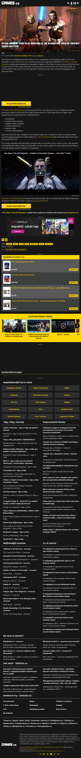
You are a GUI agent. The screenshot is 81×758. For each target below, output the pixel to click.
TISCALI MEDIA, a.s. (41, 751)
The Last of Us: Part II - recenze (16, 552)
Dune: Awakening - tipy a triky (16, 536)
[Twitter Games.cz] (43, 754)
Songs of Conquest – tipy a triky (16, 507)
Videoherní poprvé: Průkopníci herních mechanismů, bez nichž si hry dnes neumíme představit (59, 430)
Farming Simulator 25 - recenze (16, 563)
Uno (5, 709)
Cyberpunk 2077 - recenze (14, 577)
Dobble (59, 705)
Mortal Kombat (14, 416)
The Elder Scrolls (40, 395)
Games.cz (45, 720)
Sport (21, 720)
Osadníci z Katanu (64, 701)
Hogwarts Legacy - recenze (15, 567)
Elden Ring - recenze (12, 574)
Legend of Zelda (67, 416)
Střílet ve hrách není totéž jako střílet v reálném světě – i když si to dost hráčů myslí (59, 518)
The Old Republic (44, 137)
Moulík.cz (55, 723)
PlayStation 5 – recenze (13, 641)
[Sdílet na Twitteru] (6, 239)
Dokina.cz (73, 723)
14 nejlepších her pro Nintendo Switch (59, 584)
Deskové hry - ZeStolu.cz (17, 695)
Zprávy (15, 720)
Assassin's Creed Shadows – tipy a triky (20, 467)
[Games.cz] (10, 3)
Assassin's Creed (14, 388)
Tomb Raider (13, 409)
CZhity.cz (7, 726)
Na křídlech (8, 713)
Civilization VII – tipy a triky (14, 470)
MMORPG (34, 244)
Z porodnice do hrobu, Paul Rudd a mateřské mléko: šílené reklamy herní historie (59, 509)
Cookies (35, 747)
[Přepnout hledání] (68, 3)
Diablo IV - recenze (11, 584)
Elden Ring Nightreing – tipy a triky (18, 522)
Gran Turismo (40, 416)
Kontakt (56, 747)
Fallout (67, 395)
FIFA (40, 409)
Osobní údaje (43, 747)
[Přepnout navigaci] (71, 3)
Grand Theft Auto (40, 388)
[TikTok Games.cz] (54, 754)
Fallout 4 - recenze (11, 595)
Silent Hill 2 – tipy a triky (13, 539)
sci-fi (21, 244)
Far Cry (14, 402)
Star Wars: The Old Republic (13, 110)
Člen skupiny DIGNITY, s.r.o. (56, 751)
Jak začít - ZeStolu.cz (15, 663)
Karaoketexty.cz (22, 723)
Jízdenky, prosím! (37, 709)
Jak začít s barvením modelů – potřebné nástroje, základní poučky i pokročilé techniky (20, 679)
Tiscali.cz (7, 720)
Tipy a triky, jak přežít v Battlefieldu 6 (19, 440)
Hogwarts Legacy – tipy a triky (16, 532)
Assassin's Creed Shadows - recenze (18, 556)
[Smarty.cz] (40, 227)
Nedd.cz (45, 723)
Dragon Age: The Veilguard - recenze (19, 591)
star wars (48, 244)
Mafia (67, 388)
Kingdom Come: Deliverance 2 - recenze (20, 560)
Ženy (27, 720)
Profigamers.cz (56, 720)
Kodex (50, 747)
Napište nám (32, 749)
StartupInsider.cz (44, 726)
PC (3, 53)
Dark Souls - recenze (12, 605)
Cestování (35, 720)
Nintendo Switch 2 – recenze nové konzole (61, 641)
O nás (61, 747)
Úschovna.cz (35, 723)
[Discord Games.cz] (51, 754)
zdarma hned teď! (41, 201)
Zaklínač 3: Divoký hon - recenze (17, 549)
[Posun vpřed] (77, 326)
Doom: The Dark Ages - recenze (17, 614)
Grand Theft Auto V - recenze (15, 588)
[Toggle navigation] (77, 3)
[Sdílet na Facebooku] (3, 239)
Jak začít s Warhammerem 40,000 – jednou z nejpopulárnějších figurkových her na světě (20, 671)
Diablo (67, 402)
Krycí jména (61, 709)
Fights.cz (64, 723)
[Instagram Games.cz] (47, 754)
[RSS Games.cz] (58, 754)
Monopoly (34, 705)
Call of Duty (40, 402)
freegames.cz (73, 213)
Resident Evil (67, 409)
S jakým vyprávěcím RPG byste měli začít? (21, 686)
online (9, 244)
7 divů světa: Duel (10, 705)
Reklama (22, 747)
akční (15, 244)
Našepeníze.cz (18, 726)
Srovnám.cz (31, 726)
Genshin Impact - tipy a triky (15, 492)
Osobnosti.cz (8, 723)
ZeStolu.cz (68, 720)
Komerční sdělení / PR (23, 56)
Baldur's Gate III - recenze (14, 581)
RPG (26, 244)
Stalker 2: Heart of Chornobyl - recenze (19, 570)
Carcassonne (8, 701)
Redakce (29, 747)
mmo (41, 244)
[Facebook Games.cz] (40, 754)
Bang (32, 701)
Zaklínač (14, 395)
